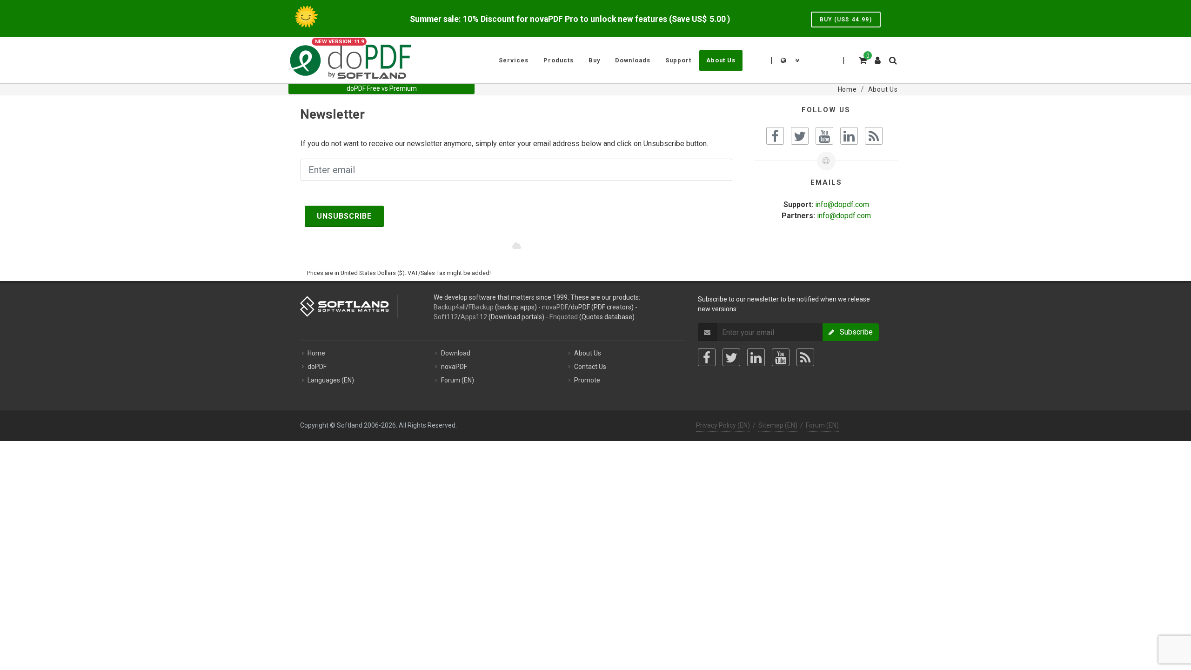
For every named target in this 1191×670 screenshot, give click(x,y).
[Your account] (878, 57)
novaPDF (555, 307)
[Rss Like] (874, 136)
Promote (587, 380)
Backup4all (450, 307)
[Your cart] (862, 59)
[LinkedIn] (756, 357)
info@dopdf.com (842, 204)
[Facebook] (707, 357)
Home (316, 353)
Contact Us (590, 366)
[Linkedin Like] (849, 136)
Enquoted (563, 317)
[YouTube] (781, 357)
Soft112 (446, 317)
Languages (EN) (331, 380)
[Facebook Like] (775, 136)
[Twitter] (731, 357)
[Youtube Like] (824, 136)
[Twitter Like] (800, 136)
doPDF (317, 366)
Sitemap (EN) (777, 425)
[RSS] (805, 357)
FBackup (481, 307)
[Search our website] (892, 59)
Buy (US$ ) (846, 19)
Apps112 (474, 317)
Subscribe (853, 332)
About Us (587, 353)
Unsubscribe (344, 216)
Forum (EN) (457, 380)
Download (455, 353)
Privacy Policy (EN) (723, 425)
